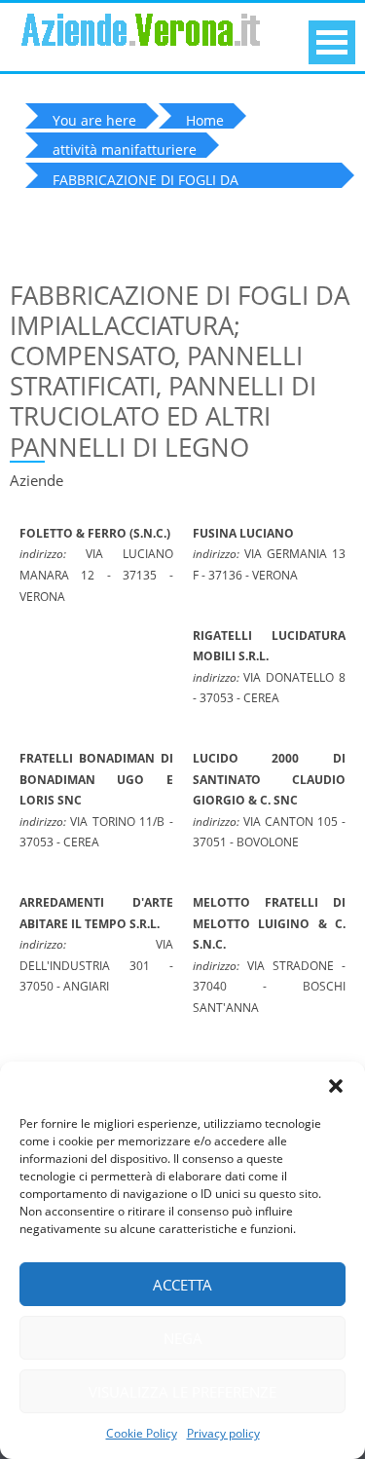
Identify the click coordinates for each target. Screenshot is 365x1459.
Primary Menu (332, 42)
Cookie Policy (141, 1433)
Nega (183, 1338)
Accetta (182, 1284)
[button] (336, 1086)
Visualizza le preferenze (182, 1392)
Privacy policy (223, 1433)
